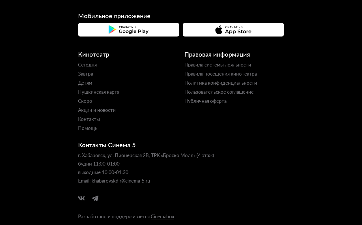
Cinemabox (162, 216)
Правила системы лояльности (217, 64)
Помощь (87, 128)
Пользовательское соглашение (219, 91)
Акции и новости (97, 109)
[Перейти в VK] (81, 198)
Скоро (85, 100)
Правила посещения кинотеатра (220, 73)
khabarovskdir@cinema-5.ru (121, 180)
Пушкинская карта (98, 91)
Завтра (85, 73)
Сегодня (87, 64)
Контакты (89, 118)
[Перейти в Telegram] (95, 198)
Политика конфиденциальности (220, 82)
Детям (85, 82)
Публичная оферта (205, 100)
